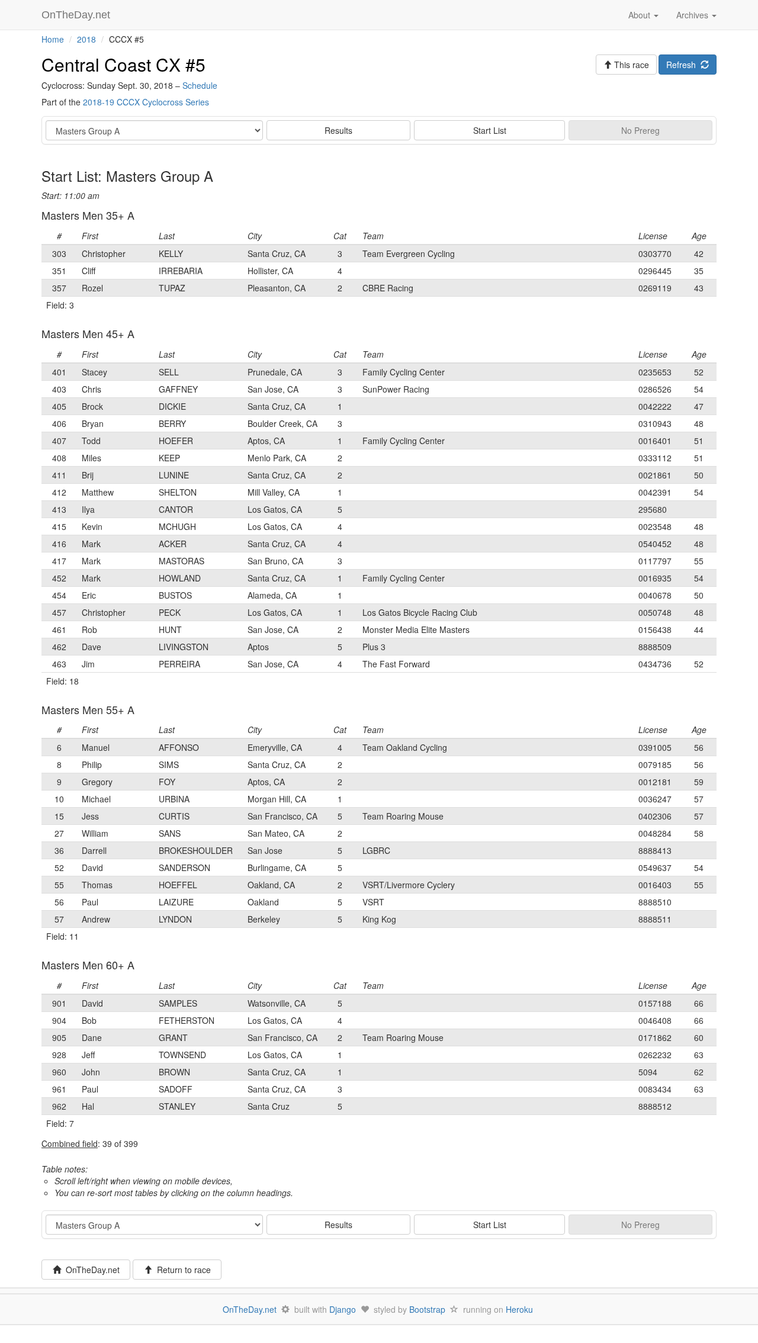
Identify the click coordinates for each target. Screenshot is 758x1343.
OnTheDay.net (77, 15)
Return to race (181, 1269)
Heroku (519, 1309)
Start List (489, 130)
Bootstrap (427, 1309)
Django (342, 1309)
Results (338, 130)
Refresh (683, 64)
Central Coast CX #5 (123, 64)
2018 (86, 39)
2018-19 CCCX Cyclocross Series (146, 102)
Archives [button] (693, 15)
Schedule (199, 85)
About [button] (640, 15)
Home (52, 39)
